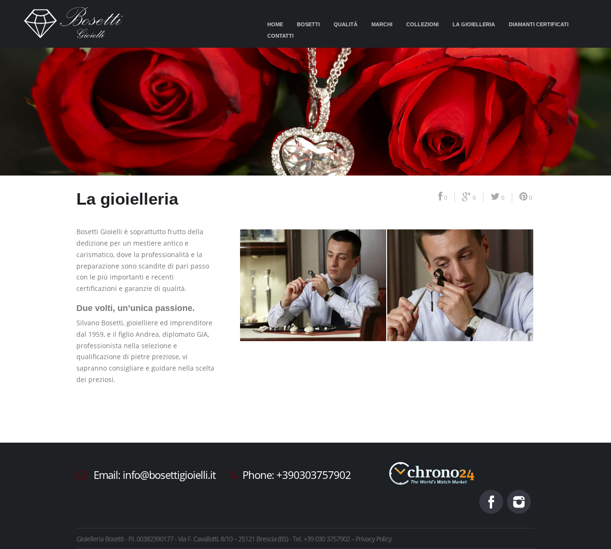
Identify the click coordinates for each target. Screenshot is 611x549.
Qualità (346, 24)
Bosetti (308, 24)
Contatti (280, 36)
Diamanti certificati (539, 24)
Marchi (381, 24)
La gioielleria (474, 24)
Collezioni (422, 24)
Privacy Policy (373, 538)
